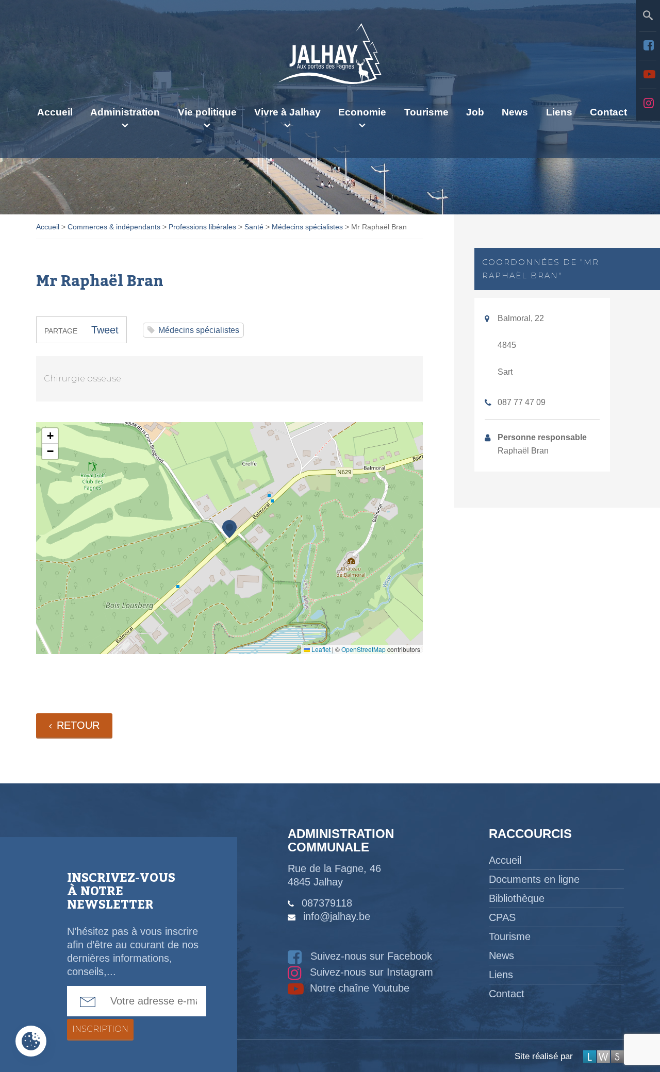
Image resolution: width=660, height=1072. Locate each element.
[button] (229, 529)
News (515, 112)
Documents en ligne (534, 879)
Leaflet (320, 649)
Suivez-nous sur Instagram (370, 972)
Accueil (55, 112)
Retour (78, 725)
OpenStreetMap (363, 649)
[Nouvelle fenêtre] (648, 45)
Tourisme (426, 112)
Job (475, 112)
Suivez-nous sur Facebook (369, 956)
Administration (125, 112)
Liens (559, 112)
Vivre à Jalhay (287, 112)
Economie (362, 112)
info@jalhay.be (336, 916)
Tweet (105, 330)
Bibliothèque (516, 898)
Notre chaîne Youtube (358, 988)
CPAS (502, 917)
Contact (608, 112)
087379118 (327, 903)
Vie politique (207, 112)
